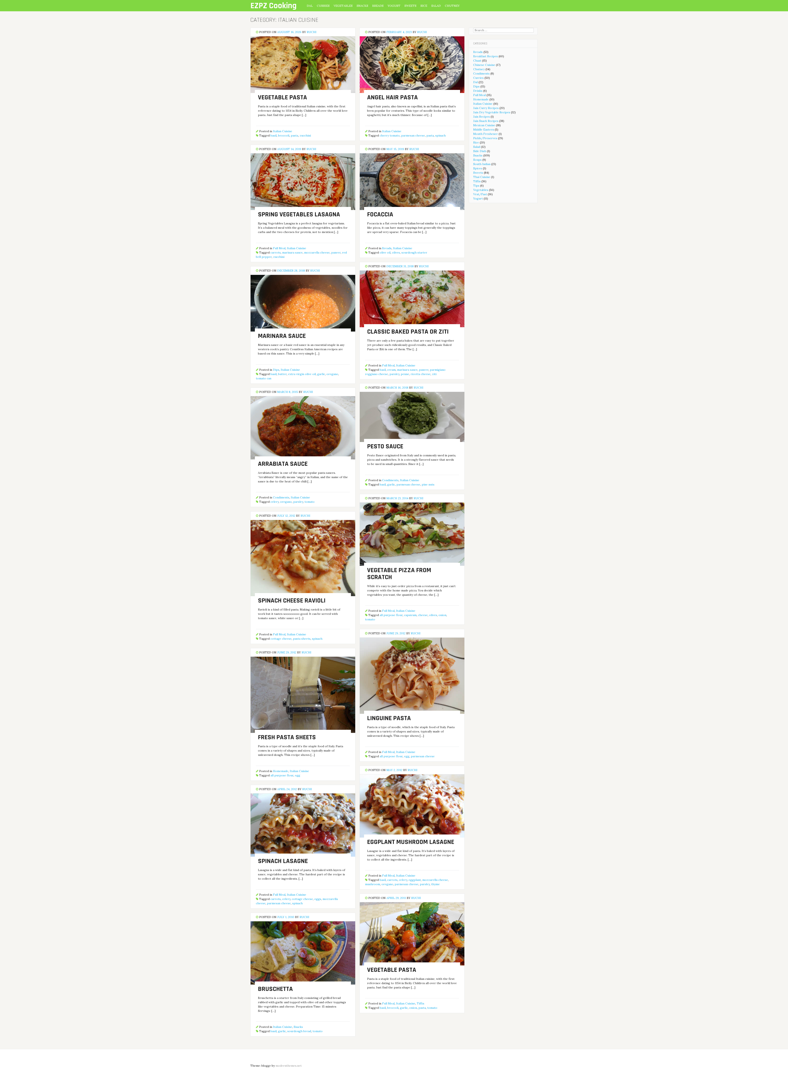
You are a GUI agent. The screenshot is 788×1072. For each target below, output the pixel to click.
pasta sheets (301, 638)
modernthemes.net (289, 1065)
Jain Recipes (481, 116)
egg (406, 756)
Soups (477, 160)
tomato (310, 502)
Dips (276, 370)
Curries (323, 6)
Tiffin (420, 1003)
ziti (434, 374)
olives (396, 252)
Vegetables (343, 6)
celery (274, 502)
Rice (423, 6)
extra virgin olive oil (302, 374)
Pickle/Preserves (485, 138)
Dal (310, 6)
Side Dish (479, 151)
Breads (378, 6)
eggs (317, 899)
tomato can (263, 378)
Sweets (410, 6)
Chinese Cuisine (484, 65)
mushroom (372, 884)
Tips (476, 185)
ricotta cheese (421, 374)
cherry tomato (390, 135)
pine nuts (428, 484)
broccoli (283, 135)
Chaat (477, 60)
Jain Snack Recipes (485, 121)
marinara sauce (292, 252)
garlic (321, 374)
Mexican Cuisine (484, 125)
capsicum (410, 615)
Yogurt (394, 6)
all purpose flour (391, 615)
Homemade (280, 771)
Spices (477, 168)
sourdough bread (299, 1031)
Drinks (477, 91)
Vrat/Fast (480, 194)
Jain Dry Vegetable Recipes (491, 112)
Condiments (390, 480)
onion (442, 615)
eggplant (415, 880)
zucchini (305, 135)
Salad (436, 6)
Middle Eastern (483, 129)
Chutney (452, 6)
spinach (440, 135)
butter (282, 374)
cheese (423, 615)
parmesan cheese (413, 135)
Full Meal (279, 248)
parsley (394, 374)
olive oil (385, 252)
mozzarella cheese (317, 252)
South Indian (481, 164)
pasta (294, 135)
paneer (336, 252)
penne (405, 374)
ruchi (311, 32)
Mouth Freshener (485, 134)
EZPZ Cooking (273, 6)
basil (273, 135)
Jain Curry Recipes (486, 108)
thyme (435, 884)
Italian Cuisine (282, 131)
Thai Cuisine (481, 177)
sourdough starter (414, 252)
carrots (275, 252)
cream (391, 370)
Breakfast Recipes (485, 56)
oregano (332, 374)
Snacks (362, 6)
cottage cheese (281, 638)
